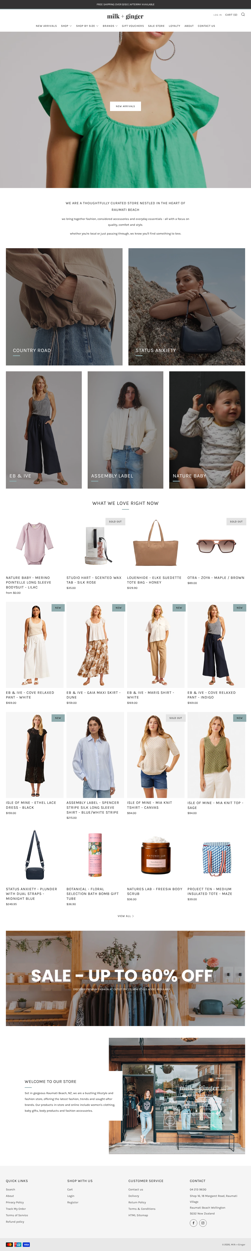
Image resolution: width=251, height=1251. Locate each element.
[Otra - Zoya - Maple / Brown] (216, 544)
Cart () (231, 14)
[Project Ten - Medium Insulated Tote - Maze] (216, 855)
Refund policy (15, 1221)
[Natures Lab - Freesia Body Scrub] (156, 855)
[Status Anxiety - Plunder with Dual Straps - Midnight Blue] (35, 855)
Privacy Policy (15, 1202)
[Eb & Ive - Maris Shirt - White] (156, 645)
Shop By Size (85, 26)
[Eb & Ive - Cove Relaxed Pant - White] (35, 645)
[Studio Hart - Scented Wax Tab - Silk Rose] (95, 544)
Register (72, 1202)
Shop (64, 26)
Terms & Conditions (142, 1209)
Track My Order (16, 1209)
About (189, 26)
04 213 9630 (198, 1189)
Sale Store (156, 26)
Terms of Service (17, 1215)
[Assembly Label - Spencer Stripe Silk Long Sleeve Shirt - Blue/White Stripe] (95, 755)
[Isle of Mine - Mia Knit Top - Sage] (216, 755)
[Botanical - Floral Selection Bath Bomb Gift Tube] (95, 855)
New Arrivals (46, 26)
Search (10, 1189)
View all (124, 916)
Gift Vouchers (133, 26)
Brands (108, 26)
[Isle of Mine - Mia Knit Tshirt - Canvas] (156, 755)
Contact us (135, 1189)
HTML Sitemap (138, 1215)
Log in (218, 14)
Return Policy (137, 1202)
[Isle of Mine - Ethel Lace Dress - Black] (35, 755)
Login (70, 1196)
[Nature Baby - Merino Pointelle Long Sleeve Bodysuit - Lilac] (35, 544)
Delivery (133, 1196)
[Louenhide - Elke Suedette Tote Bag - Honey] (156, 544)
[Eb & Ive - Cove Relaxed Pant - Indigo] (216, 645)
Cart (70, 1189)
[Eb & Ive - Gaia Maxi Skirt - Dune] (95, 645)
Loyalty (174, 26)
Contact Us (206, 26)
